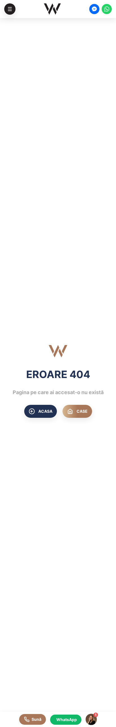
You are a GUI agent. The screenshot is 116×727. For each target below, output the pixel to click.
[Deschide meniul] (9, 9)
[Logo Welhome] (52, 9)
